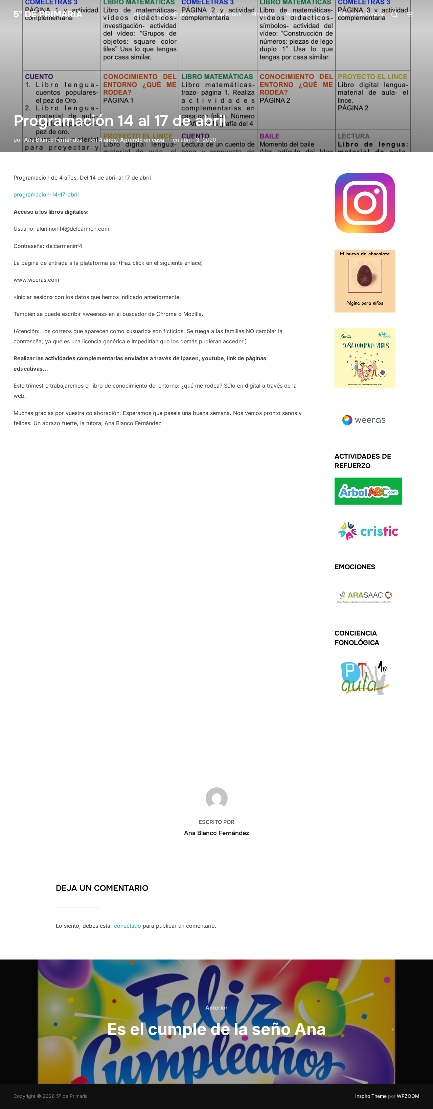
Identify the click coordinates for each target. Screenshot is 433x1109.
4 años (108, 139)
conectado (127, 925)
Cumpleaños (225, 14)
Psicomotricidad (306, 14)
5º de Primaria (48, 14)
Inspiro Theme (371, 1096)
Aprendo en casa (178, 14)
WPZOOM (408, 1096)
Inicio (139, 14)
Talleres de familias (361, 14)
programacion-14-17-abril (46, 194)
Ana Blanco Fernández (53, 139)
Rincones (263, 14)
